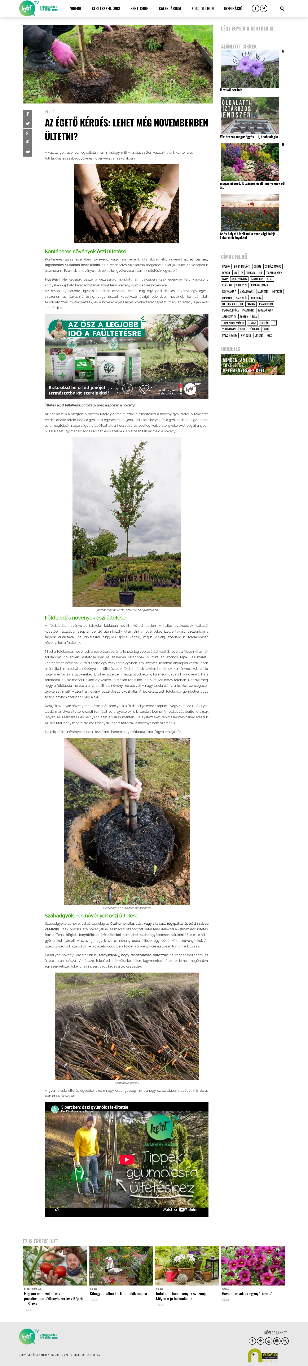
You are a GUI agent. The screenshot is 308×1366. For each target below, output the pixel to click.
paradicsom (266, 304)
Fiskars (251, 273)
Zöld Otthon (203, 8)
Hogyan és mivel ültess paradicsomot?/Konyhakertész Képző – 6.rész (53, 1298)
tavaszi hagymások (233, 323)
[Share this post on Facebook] (27, 114)
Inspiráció (233, 8)
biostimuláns (242, 266)
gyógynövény (239, 279)
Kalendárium (170, 8)
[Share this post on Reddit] (27, 152)
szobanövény (265, 310)
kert (270, 279)
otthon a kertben (232, 304)
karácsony (257, 279)
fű (260, 273)
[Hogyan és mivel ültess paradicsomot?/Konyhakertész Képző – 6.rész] (55, 1266)
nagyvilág (241, 298)
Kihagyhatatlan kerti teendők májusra (119, 1293)
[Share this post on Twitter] (27, 123)
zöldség (254, 329)
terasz (252, 323)
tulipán (264, 323)
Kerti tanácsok (32, 1288)
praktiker (248, 310)
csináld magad (273, 266)
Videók (75, 8)
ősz (269, 335)
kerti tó (227, 285)
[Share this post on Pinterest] (27, 142)
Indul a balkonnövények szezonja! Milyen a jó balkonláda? (181, 1296)
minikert (227, 298)
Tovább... (29, 1310)
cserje (257, 266)
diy (235, 273)
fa (242, 273)
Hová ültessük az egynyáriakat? (247, 1293)
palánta (251, 304)
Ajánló (49, 112)
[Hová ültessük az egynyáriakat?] (253, 1266)
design (226, 273)
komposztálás (259, 285)
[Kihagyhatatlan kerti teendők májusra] (121, 1266)
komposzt (241, 285)
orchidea (256, 298)
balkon (226, 266)
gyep (225, 279)
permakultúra (230, 310)
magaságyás (247, 291)
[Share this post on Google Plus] (27, 133)
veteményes (229, 329)
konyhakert (229, 291)
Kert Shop (139, 8)
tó (273, 323)
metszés (277, 291)
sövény (244, 316)
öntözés (246, 335)
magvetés (263, 291)
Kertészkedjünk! (106, 8)
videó (242, 329)
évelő (266, 329)
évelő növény (229, 335)
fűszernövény (274, 273)
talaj (255, 316)
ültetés (259, 335)
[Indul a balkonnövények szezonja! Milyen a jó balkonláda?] (187, 1266)
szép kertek (229, 316)
